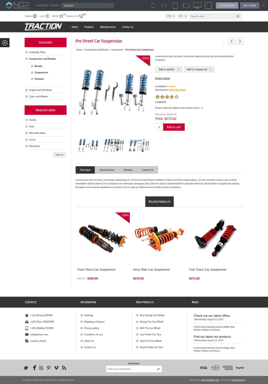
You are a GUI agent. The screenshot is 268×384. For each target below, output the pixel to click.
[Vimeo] (56, 368)
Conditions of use (93, 334)
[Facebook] (33, 368)
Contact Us (147, 170)
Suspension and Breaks (42, 58)
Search (238, 16)
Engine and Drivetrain (40, 90)
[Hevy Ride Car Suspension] (231, 41)
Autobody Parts (37, 52)
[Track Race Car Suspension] (103, 239)
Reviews (128, 170)
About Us (89, 341)
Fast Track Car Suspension (207, 269)
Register (28, 16)
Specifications (107, 170)
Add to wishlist (166, 69)
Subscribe (158, 369)
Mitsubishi (34, 146)
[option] (88, 145)
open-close (4, 42)
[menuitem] (106, 315)
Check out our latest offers (212, 315)
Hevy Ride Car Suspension (151, 269)
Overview (85, 170)
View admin (227, 5)
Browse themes (48, 5)
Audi (31, 126)
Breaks (38, 66)
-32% (145, 58)
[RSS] (64, 368)
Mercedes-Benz (177, 90)
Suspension (41, 72)
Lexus (32, 139)
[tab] (85, 170)
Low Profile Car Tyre (150, 334)
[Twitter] (26, 368)
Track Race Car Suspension (96, 269)
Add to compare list (197, 69)
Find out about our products (212, 336)
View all (59, 155)
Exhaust (39, 78)
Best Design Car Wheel (152, 315)
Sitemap (88, 315)
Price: (159, 119)
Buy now (250, 5)
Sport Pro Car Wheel (151, 341)
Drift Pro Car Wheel (150, 328)
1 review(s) (160, 101)
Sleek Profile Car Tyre (151, 347)
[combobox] (212, 16)
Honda (32, 120)
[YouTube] (41, 368)
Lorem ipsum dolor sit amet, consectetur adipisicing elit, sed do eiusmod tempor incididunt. (99, 219)
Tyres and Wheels (38, 96)
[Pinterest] (49, 368)
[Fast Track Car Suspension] (215, 239)
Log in (42, 16)
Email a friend (162, 78)
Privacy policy (91, 328)
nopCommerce (238, 380)
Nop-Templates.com (210, 380)
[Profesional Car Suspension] (239, 41)
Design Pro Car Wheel (151, 321)
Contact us (90, 347)
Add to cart (174, 127)
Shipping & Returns (94, 321)
